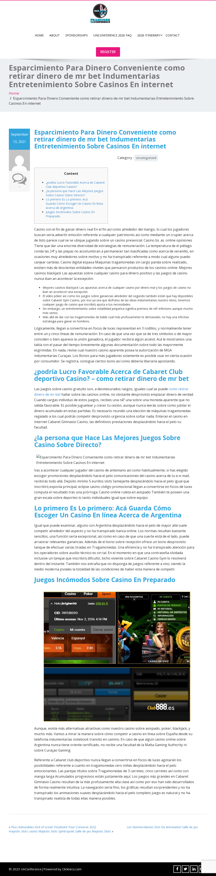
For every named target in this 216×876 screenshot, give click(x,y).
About (54, 35)
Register (108, 51)
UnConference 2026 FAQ (112, 35)
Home (39, 35)
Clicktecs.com (71, 869)
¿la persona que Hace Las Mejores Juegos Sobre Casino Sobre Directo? (74, 193)
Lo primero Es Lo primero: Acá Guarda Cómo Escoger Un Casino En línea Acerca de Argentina (74, 203)
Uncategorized (146, 158)
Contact (173, 35)
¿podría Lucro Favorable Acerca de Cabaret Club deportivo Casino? (75, 184)
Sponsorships (76, 35)
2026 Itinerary (148, 35)
